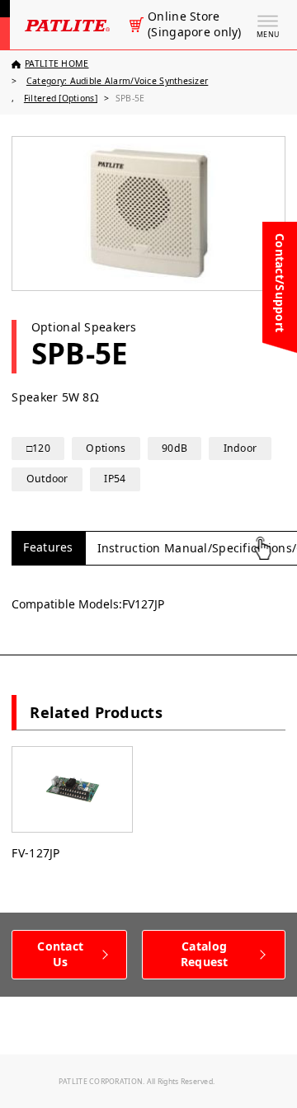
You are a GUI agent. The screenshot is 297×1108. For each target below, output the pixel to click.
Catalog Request (205, 954)
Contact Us (60, 954)
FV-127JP (35, 853)
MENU (268, 35)
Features (48, 547)
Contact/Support (280, 282)
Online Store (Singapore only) (194, 24)
